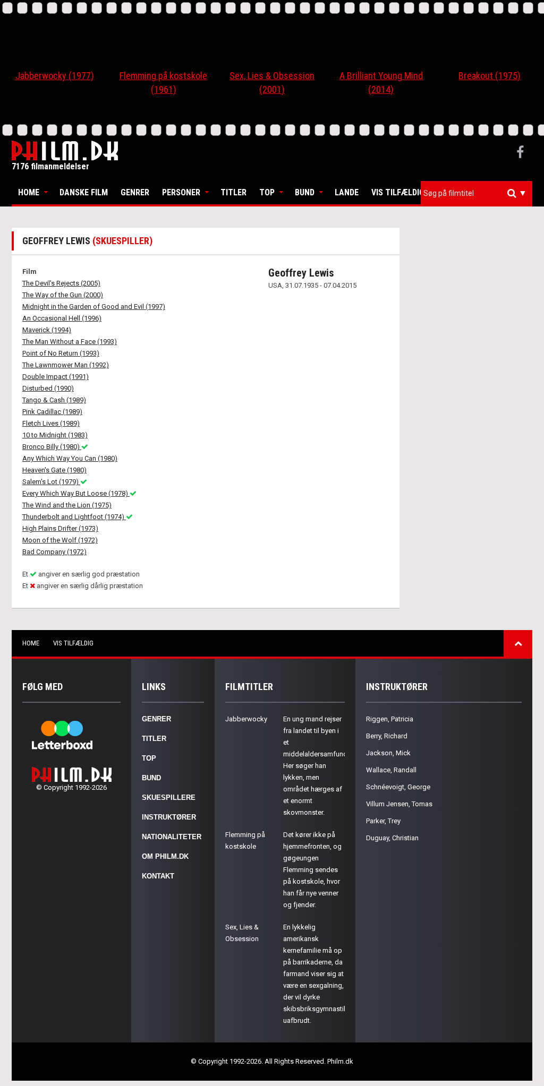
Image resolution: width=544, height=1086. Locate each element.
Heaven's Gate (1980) (54, 470)
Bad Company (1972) (54, 552)
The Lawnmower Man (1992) (65, 365)
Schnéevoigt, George (398, 787)
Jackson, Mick (388, 753)
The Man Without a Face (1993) (69, 342)
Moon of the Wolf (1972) (60, 540)
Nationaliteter (171, 837)
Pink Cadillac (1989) (52, 412)
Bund (304, 192)
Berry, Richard (386, 736)
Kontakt (158, 876)
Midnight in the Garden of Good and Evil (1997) (93, 307)
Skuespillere (169, 797)
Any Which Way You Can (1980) (69, 458)
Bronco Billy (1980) (51, 447)
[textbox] (479, 193)
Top (267, 192)
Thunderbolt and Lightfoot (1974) (74, 517)
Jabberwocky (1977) (54, 75)
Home (28, 192)
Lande (347, 192)
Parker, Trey (383, 821)
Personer (181, 192)
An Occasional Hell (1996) (61, 318)
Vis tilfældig (397, 192)
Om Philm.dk (165, 856)
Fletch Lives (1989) (51, 423)
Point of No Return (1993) (60, 353)
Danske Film (84, 192)
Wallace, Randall (391, 770)
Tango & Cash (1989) (54, 400)
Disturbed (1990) (48, 388)
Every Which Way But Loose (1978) (76, 493)
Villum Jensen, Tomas (399, 804)
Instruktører (169, 817)
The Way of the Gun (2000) (62, 295)
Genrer (135, 192)
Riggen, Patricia (389, 719)
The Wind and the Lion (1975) (67, 505)
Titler (233, 192)
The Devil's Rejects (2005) (61, 283)
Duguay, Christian (392, 838)
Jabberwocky (246, 719)
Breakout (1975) (489, 75)
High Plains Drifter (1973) (60, 528)
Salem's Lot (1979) (51, 482)
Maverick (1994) (46, 330)
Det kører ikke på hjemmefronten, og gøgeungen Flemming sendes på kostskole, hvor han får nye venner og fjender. (312, 870)
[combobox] (476, 193)
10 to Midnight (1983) (55, 435)
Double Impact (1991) (55, 377)
